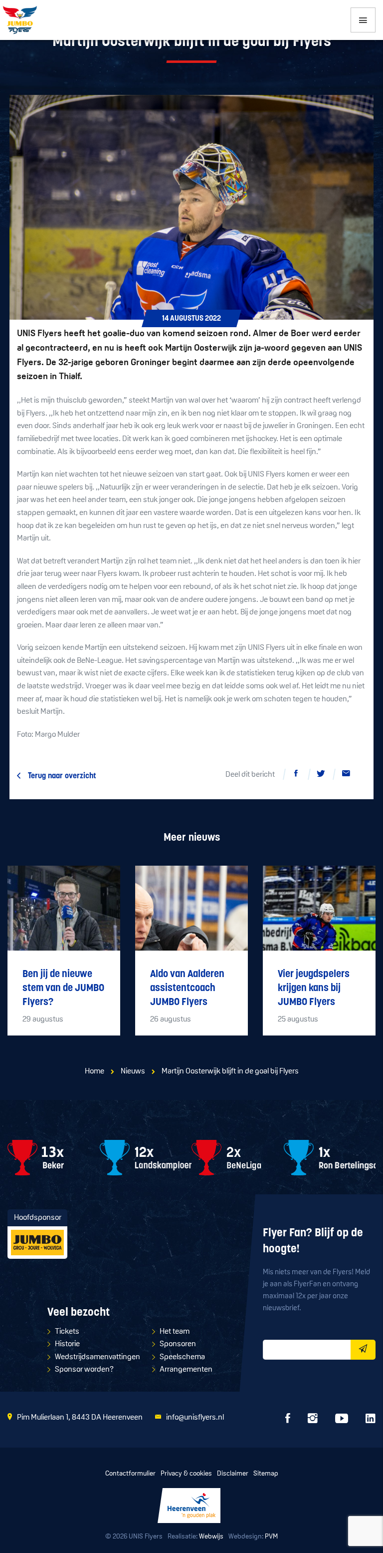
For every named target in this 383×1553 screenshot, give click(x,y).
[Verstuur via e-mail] (346, 775)
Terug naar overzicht (62, 776)
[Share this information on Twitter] (321, 775)
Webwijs (211, 1537)
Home (94, 1071)
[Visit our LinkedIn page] (371, 1421)
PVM (271, 1537)
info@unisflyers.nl (195, 1418)
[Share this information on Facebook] (296, 775)
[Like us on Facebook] (287, 1421)
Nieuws (133, 1071)
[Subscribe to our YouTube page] (341, 1421)
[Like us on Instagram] (313, 1421)
